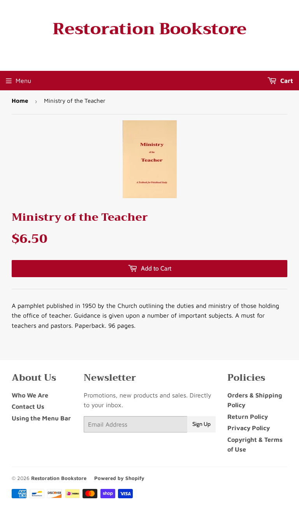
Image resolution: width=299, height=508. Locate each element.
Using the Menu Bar (41, 418)
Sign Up (201, 423)
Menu (23, 80)
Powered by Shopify (119, 478)
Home (20, 100)
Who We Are (30, 395)
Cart (286, 80)
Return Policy (247, 416)
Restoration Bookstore (149, 29)
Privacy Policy (248, 427)
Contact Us (28, 406)
